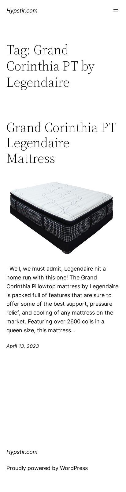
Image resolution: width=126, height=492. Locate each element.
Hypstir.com (22, 10)
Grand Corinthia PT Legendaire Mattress (61, 143)
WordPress (74, 468)
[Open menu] (116, 10)
